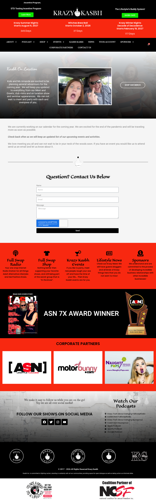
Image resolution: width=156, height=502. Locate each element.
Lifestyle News (109, 260)
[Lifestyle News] (109, 253)
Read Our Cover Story (23, 294)
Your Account (107, 42)
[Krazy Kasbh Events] (78, 253)
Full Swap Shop (46, 262)
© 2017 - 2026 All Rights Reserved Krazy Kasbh (78, 469)
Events (57, 42)
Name (38, 185)
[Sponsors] (140, 253)
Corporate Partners (61, 47)
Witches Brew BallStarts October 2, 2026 (78, 24)
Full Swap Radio (15, 262)
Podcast (27, 42)
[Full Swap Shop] (47, 253)
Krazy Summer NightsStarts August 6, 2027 (26, 24)
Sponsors (125, 42)
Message (40, 205)
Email (38, 195)
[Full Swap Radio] (16, 253)
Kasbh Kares (76, 42)
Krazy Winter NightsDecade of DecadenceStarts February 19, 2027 (130, 25)
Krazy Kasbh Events (78, 262)
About (10, 42)
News (91, 42)
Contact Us (84, 47)
